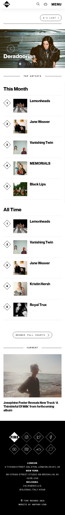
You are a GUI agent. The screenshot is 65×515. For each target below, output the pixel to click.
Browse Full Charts (30, 335)
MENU (56, 4)
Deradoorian (19, 56)
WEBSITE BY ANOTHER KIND (32, 504)
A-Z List (49, 18)
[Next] (54, 49)
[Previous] (11, 49)
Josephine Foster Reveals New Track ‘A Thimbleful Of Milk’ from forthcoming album (30, 406)
